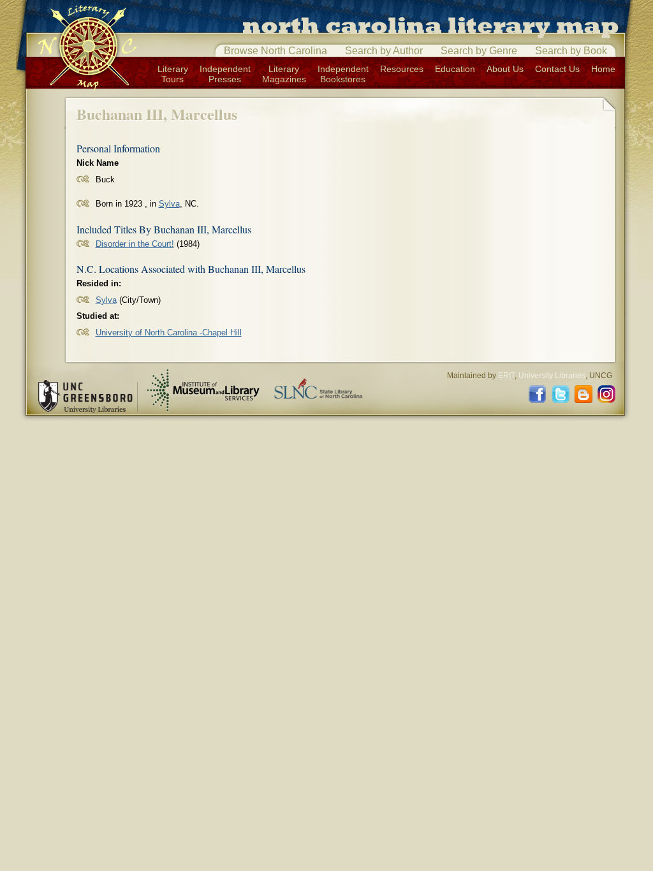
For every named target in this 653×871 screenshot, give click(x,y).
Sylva (169, 204)
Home (603, 69)
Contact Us (557, 69)
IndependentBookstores (343, 74)
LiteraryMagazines (284, 74)
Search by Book (571, 50)
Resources (401, 69)
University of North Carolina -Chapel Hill (169, 332)
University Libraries (551, 375)
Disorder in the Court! (135, 244)
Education (455, 69)
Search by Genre (479, 50)
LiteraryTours (173, 74)
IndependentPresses (225, 74)
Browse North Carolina (275, 50)
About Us (505, 69)
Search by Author (384, 50)
